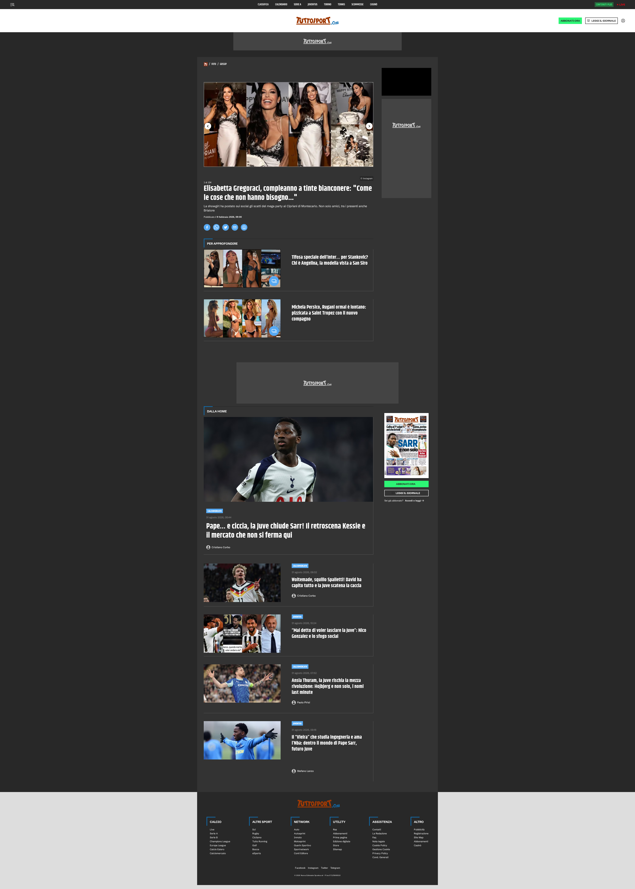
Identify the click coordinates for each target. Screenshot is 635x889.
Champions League (220, 841)
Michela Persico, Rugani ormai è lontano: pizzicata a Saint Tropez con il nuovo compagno (329, 313)
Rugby (255, 833)
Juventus (312, 4)
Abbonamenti (340, 833)
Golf (254, 845)
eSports (256, 853)
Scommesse (357, 4)
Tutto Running (259, 841)
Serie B (214, 837)
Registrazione (421, 833)
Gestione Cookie (381, 849)
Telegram (335, 868)
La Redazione (379, 833)
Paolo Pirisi (303, 702)
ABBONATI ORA (570, 20)
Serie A (297, 4)
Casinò (373, 4)
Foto (214, 64)
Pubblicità (419, 829)
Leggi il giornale (604, 20)
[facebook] (207, 227)
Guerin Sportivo (302, 845)
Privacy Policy (380, 853)
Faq (374, 837)
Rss (335, 829)
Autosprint (299, 833)
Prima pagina (340, 837)
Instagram (313, 868)
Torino (327, 4)
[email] (235, 227)
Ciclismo (256, 837)
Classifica (263, 4)
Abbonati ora (405, 484)
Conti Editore (301, 853)
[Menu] (12, 4)
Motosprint (300, 841)
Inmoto (298, 837)
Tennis (341, 4)
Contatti (376, 829)
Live (622, 4)
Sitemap (337, 849)
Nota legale (378, 841)
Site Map (418, 837)
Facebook (300, 868)
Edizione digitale (341, 841)
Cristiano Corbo (221, 547)
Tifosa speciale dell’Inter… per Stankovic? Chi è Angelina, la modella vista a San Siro (330, 260)
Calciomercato (215, 511)
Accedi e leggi (413, 500)
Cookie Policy (379, 845)
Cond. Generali (380, 857)
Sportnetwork (301, 849)
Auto (296, 829)
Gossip (223, 64)
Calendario (281, 4)
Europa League (218, 845)
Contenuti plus (604, 4)
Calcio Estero (217, 849)
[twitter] (225, 227)
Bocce (255, 849)
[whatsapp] (216, 227)
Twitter (324, 868)
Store (336, 845)
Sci (254, 829)
